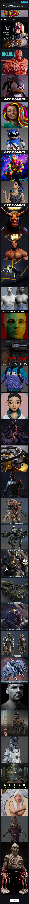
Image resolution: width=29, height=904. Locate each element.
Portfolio (14, 900)
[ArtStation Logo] (14, 2)
